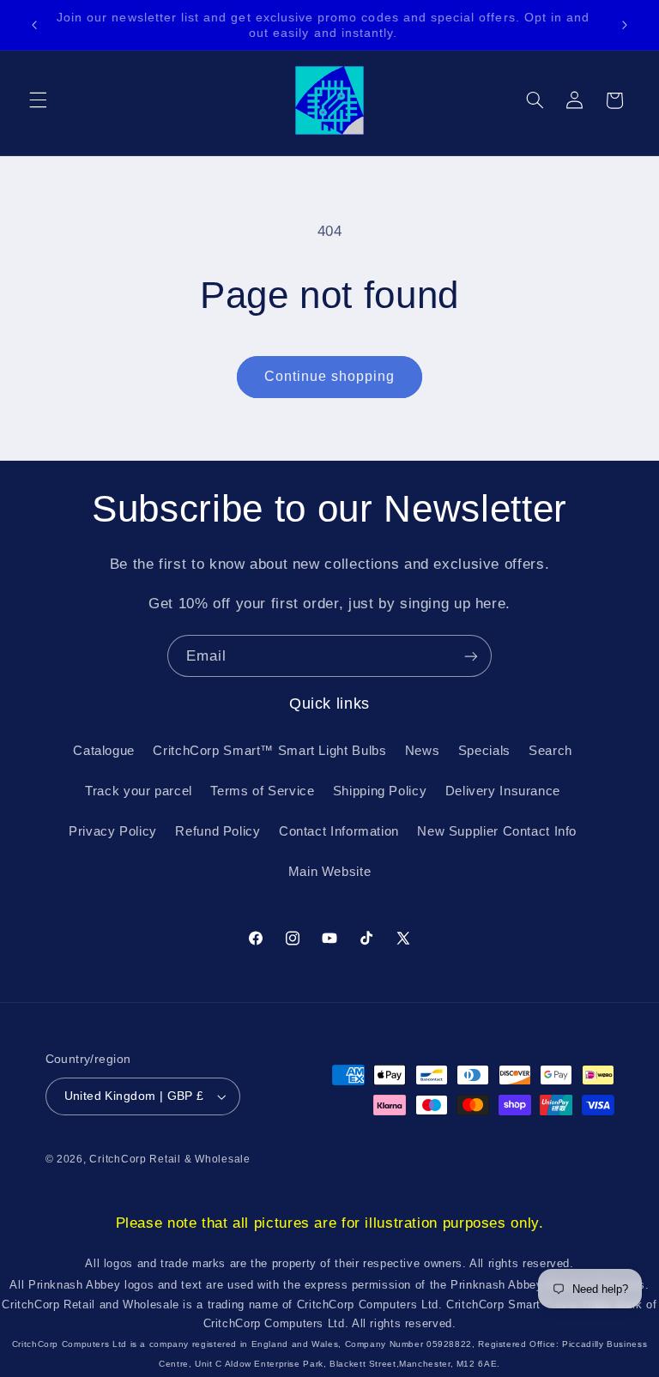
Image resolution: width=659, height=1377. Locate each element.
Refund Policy (217, 831)
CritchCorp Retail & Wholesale (169, 1159)
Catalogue (104, 751)
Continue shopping (330, 376)
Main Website (330, 872)
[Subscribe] (471, 656)
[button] (37, 100)
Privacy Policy (113, 831)
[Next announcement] (625, 25)
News (422, 751)
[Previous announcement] (34, 25)
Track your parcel (138, 791)
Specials (484, 751)
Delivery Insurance (502, 791)
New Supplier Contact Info (497, 831)
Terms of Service (262, 791)
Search (550, 751)
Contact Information (339, 831)
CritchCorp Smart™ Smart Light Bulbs (269, 751)
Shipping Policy (379, 791)
